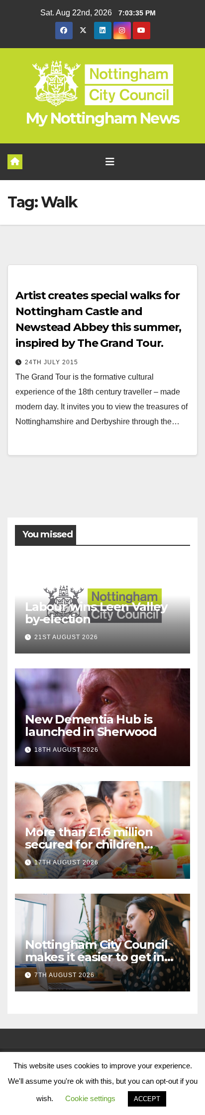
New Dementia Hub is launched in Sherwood (91, 725)
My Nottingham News (102, 118)
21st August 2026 (66, 637)
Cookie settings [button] (90, 1098)
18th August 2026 (66, 749)
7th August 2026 (64, 975)
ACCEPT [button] (147, 1099)
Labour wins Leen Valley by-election (96, 612)
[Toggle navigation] (110, 161)
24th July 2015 (51, 362)
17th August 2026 (66, 862)
